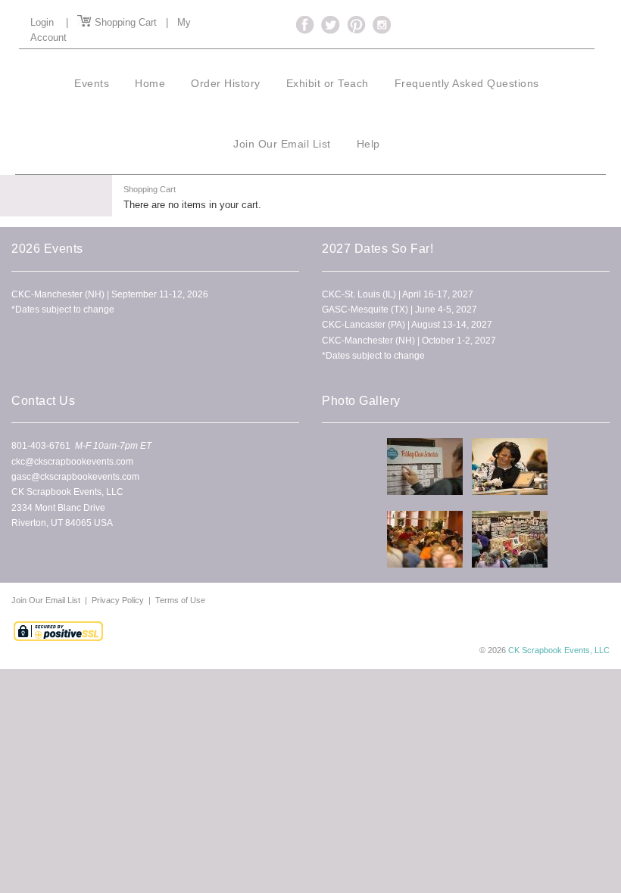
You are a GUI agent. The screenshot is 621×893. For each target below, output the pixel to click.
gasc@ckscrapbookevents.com (75, 476)
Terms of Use (180, 600)
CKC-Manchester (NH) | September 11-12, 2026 (109, 294)
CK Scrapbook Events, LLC (559, 650)
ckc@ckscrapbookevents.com (72, 461)
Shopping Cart (124, 22)
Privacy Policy (118, 600)
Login (42, 22)
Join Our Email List (47, 600)
